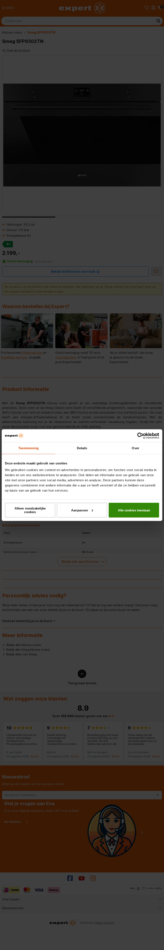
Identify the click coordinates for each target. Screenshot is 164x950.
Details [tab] (82, 448)
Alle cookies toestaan (134, 510)
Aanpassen (79, 510)
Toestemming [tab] (28, 448)
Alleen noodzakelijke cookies (30, 510)
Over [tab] (135, 448)
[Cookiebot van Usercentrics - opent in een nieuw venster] (140, 435)
